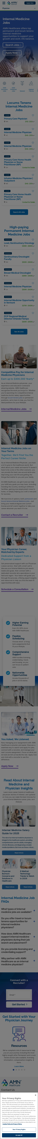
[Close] (35, 1095)
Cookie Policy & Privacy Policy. (12, 1124)
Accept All (19, 1135)
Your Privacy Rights (19, 1129)
